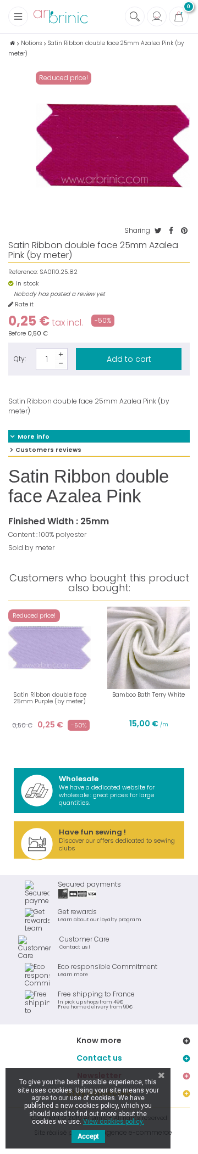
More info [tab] (34, 436)
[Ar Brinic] (60, 17)
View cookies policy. (113, 1121)
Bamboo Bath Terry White (148, 694)
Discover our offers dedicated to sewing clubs (117, 840)
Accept (88, 1136)
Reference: (23, 272)
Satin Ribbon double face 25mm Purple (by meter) (49, 697)
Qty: (20, 358)
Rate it (23, 304)
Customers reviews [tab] (48, 449)
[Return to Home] (12, 43)
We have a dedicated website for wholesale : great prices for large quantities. (107, 790)
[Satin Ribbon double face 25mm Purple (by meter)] (49, 648)
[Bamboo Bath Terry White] (148, 648)
